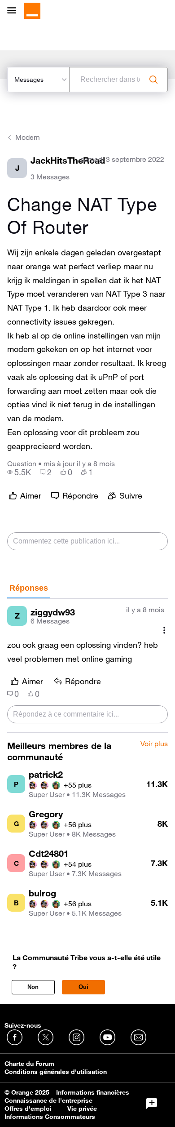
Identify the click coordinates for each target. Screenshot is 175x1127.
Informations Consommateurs (49, 1117)
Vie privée (82, 1109)
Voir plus (154, 744)
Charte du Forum (29, 1064)
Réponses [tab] (28, 588)
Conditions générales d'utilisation (55, 1072)
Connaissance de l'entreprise (48, 1100)
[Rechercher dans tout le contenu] (153, 79)
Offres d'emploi (28, 1109)
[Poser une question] (151, 1103)
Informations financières (92, 1092)
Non (33, 987)
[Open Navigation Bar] (14, 11)
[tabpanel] (87, 666)
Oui (83, 987)
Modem (27, 137)
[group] (19, 472)
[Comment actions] (164, 630)
